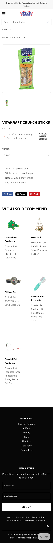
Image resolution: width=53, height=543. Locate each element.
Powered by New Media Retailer (25, 538)
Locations (26, 445)
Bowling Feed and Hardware (29, 534)
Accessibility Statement (34, 520)
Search (9, 517)
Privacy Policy (22, 517)
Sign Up (26, 507)
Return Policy (38, 517)
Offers (26, 428)
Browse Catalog (26, 424)
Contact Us (26, 450)
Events (26, 432)
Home (4, 29)
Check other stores (43, 136)
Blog (26, 437)
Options (6, 148)
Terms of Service (13, 520)
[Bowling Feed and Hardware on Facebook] (48, 526)
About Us (26, 441)
